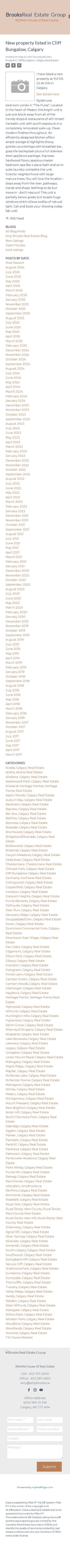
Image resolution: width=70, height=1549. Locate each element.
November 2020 (17, 575)
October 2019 (15, 630)
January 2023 (15, 456)
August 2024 (15, 368)
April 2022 (13, 497)
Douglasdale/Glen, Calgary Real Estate (33, 919)
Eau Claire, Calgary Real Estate (27, 947)
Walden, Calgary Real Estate (26, 1301)
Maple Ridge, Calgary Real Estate (29, 1066)
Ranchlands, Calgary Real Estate (29, 1181)
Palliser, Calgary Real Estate (25, 1135)
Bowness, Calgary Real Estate (27, 823)
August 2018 (15, 685)
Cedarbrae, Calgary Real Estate (28, 859)
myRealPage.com (42, 1487)
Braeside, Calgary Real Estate (26, 827)
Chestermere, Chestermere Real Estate (34, 864)
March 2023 (14, 446)
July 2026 (13, 272)
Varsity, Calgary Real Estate (25, 1296)
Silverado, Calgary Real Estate (27, 1241)
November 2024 (17, 354)
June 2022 (13, 488)
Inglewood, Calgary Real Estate (28, 1020)
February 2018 (16, 713)
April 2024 (13, 387)
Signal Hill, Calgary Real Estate (27, 1232)
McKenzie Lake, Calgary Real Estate (31, 1075)
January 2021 (15, 566)
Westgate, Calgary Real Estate (27, 1310)
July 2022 (13, 483)
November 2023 (17, 410)
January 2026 (15, 299)
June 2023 (13, 433)
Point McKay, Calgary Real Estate (29, 1167)
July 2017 (12, 736)
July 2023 (13, 428)
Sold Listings (14, 250)
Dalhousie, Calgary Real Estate (27, 905)
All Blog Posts (15, 231)
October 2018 (15, 676)
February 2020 (16, 612)
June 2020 (13, 598)
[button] (29, 1390)
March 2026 (14, 290)
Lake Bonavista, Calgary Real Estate (31, 1039)
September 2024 (18, 364)
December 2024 (17, 350)
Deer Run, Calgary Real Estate (27, 910)
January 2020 (15, 616)
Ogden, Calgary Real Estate (25, 1131)
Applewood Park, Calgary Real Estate (32, 781)
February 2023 (16, 451)
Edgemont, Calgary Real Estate (28, 951)
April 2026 (13, 285)
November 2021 (17, 520)
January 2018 (15, 718)
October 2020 (16, 580)
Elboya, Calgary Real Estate (25, 961)
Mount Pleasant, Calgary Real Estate (32, 1103)
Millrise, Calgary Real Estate (25, 1089)
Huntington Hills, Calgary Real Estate (32, 1016)
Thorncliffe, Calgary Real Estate (28, 1282)
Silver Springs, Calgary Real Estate (30, 1236)
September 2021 (17, 529)
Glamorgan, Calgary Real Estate (28, 988)
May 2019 (12, 653)
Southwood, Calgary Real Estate (29, 1255)
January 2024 (15, 400)
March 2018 (14, 708)
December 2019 (17, 621)
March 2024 (14, 391)
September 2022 (18, 474)
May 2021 (12, 547)
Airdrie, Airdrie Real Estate (24, 772)
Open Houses (15, 245)
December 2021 (17, 515)
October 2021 (15, 525)
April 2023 (13, 442)
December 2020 (17, 570)
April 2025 (13, 336)
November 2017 (17, 722)
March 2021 (14, 557)
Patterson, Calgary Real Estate (27, 1154)
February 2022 (16, 506)
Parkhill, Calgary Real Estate (26, 1144)
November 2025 (17, 304)
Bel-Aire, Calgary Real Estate (26, 813)
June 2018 (13, 695)
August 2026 (15, 267)
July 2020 (13, 593)
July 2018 (12, 690)
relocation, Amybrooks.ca (23, 1186)
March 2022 (14, 502)
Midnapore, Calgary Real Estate (28, 1085)
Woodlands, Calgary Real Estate (28, 1328)
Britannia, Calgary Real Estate (27, 850)
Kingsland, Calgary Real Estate (27, 1034)
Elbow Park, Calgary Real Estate (29, 956)
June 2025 (13, 327)
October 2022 (16, 469)
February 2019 (16, 667)
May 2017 (12, 745)
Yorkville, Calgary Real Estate (26, 1333)
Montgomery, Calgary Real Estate (30, 1098)
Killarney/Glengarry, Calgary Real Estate (34, 1029)
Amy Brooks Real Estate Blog (26, 236)
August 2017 (15, 731)
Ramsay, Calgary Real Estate (26, 1176)
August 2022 (15, 479)
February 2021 (16, 561)
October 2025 (16, 308)
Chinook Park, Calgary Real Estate (30, 869)
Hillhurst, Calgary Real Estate (26, 1011)
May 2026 (12, 281)
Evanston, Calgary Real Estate (27, 965)
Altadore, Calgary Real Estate (26, 777)
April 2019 (13, 658)
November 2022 (17, 465)
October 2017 (15, 727)
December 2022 (17, 460)
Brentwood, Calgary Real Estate (28, 832)
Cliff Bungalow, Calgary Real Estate (38, 60)
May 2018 (12, 699)
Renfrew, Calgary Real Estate (26, 1190)
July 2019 (12, 644)
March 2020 (14, 607)
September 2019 (17, 635)
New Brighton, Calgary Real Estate (30, 1108)
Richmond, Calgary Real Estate (28, 1195)
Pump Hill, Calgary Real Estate (27, 1172)
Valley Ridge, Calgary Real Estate (29, 1291)
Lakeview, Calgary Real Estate (27, 1043)
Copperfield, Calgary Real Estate (29, 887)
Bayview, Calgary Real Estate (26, 809)
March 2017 (14, 754)
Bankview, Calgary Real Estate (27, 804)
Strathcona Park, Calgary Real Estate (32, 1268)
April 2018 (13, 704)
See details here (47, 94)
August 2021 (15, 534)
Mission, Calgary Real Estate (25, 1094)
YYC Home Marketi (19, 1337)
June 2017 (13, 741)
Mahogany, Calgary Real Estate (28, 1062)
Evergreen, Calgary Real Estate (28, 970)
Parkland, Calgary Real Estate (27, 1149)
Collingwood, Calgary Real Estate (29, 882)
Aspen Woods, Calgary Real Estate (30, 795)
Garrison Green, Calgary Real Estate (31, 979)
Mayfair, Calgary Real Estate (25, 1071)
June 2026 (13, 276)
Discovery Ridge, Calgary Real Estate (32, 915)
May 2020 (13, 603)
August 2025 (15, 318)
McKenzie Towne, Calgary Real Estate (32, 1080)
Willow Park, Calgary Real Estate (29, 1314)
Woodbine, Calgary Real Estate (28, 1323)
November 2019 (17, 626)
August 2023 (15, 423)
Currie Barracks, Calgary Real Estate (31, 901)
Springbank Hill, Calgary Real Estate (31, 1259)
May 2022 (13, 492)
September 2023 (18, 419)
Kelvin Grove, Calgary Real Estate (29, 1025)
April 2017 (13, 750)
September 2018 (18, 681)
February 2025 (16, 345)
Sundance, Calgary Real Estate (28, 1273)
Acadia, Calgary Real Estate (25, 767)
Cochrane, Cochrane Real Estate (29, 878)
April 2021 (13, 552)
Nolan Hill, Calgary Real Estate (27, 1112)
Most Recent (15, 263)
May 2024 (13, 382)
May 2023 (13, 437)
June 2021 (13, 543)
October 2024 (16, 359)
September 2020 (18, 584)
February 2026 (16, 295)
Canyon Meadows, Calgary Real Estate (33, 855)
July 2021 (12, 538)
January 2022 (15, 511)
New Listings (14, 240)
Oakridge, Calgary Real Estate (27, 1126)
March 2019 (14, 662)
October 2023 (16, 414)
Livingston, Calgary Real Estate (27, 1052)
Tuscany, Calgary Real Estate (26, 1287)
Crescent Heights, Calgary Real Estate (33, 896)
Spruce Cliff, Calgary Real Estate (29, 1264)
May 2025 (12, 331)
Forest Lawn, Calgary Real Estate (29, 974)
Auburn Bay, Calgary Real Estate (29, 800)
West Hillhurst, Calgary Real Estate (30, 1305)
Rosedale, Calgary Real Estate (27, 1199)
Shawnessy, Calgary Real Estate (28, 1227)
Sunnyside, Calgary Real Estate (28, 1278)
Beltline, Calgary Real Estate (26, 818)
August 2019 (15, 639)
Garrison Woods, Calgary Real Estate (31, 983)
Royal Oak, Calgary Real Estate (28, 1204)
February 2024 (16, 396)
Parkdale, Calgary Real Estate (27, 1140)
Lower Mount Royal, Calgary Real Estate (34, 1057)
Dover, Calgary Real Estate (25, 924)
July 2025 (13, 322)
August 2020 (15, 589)
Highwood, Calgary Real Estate (28, 1006)
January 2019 (15, 672)
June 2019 (13, 649)
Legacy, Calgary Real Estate (25, 1048)
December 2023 (17, 405)
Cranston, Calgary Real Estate (27, 892)
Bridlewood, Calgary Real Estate (29, 846)
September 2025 (18, 313)
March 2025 (14, 341)
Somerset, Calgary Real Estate (27, 1245)
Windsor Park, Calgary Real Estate (30, 1319)
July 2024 (13, 373)
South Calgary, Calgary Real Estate (30, 1250)
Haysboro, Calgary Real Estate (27, 993)
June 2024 (13, 377)
